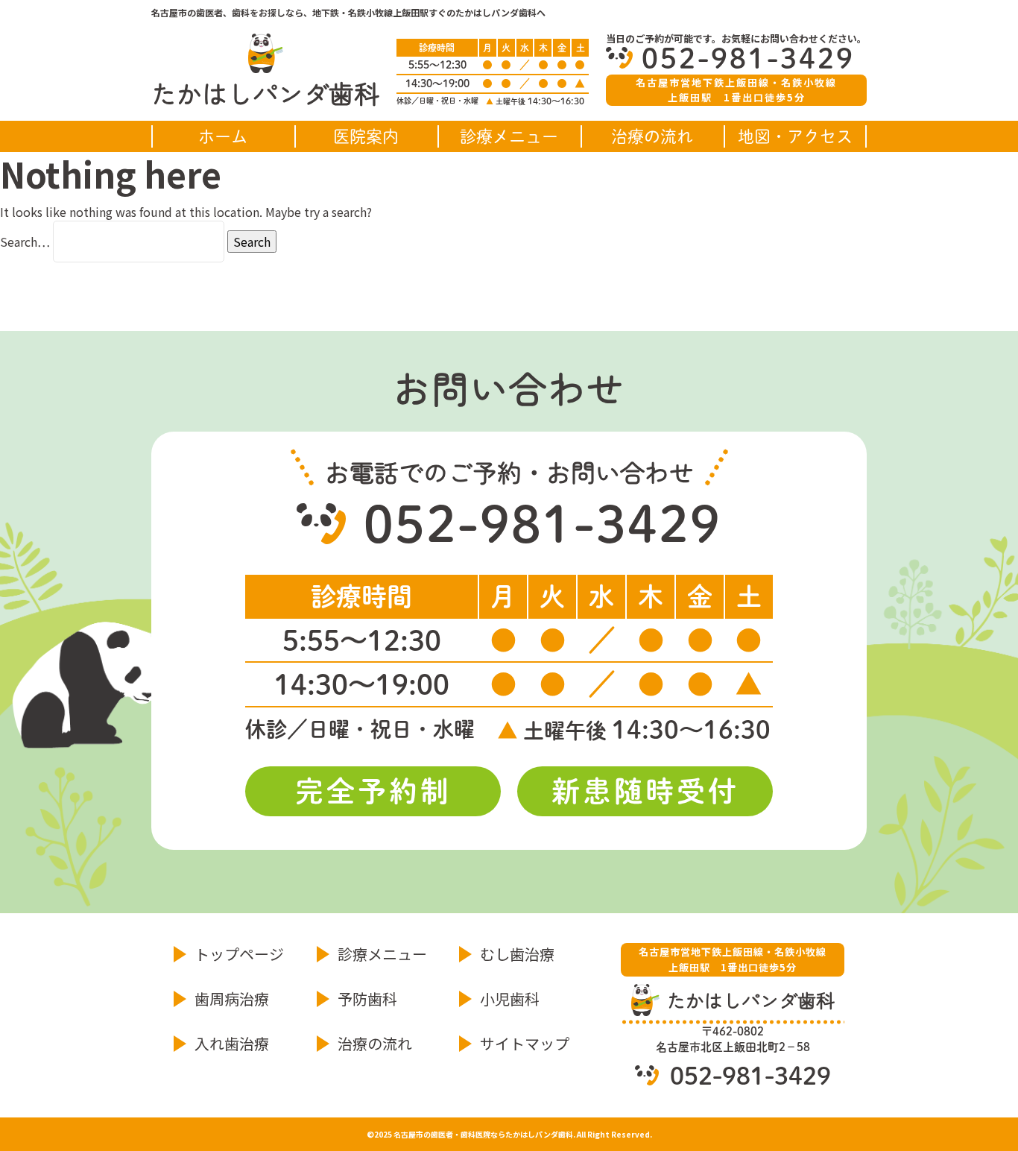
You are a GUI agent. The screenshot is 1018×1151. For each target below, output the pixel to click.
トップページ (239, 954)
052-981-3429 (748, 58)
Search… (25, 241)
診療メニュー (509, 136)
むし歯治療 (517, 954)
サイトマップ (524, 1043)
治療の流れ (652, 136)
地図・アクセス (795, 136)
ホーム (222, 136)
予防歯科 (367, 998)
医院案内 (366, 136)
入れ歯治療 (232, 1043)
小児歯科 (510, 998)
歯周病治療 (232, 998)
